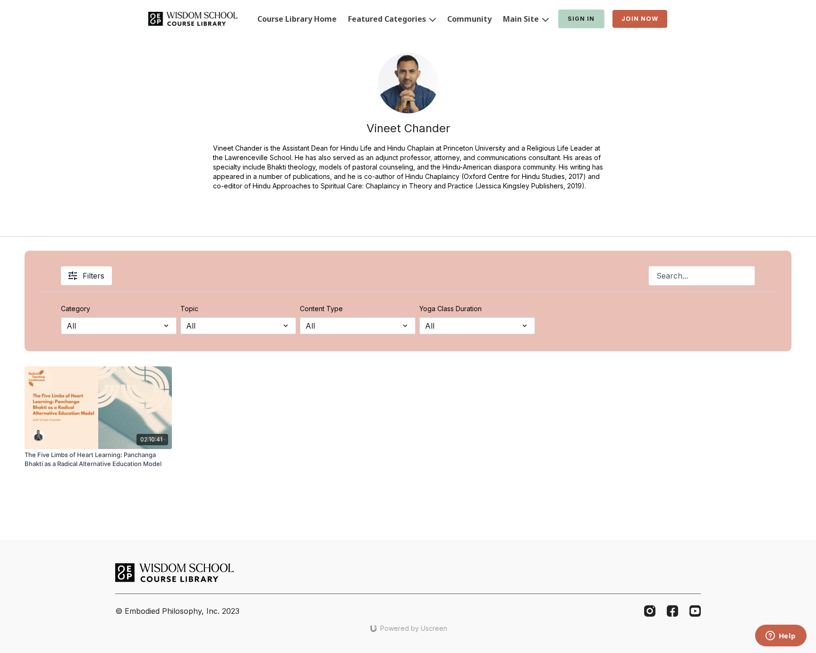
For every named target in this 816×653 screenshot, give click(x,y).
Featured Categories (388, 19)
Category (75, 309)
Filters (93, 275)
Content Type (321, 309)
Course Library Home (297, 19)
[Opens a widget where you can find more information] (781, 636)
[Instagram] (649, 611)
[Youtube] (695, 611)
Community (469, 19)
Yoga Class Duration (450, 309)
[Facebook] (672, 611)
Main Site (522, 19)
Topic (189, 309)
